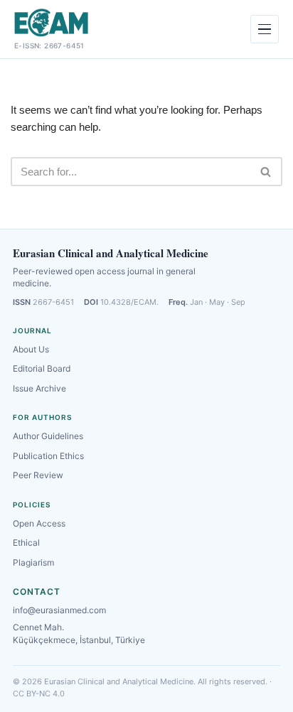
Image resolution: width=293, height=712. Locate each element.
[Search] (266, 171)
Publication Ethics (48, 456)
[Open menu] (264, 29)
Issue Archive (39, 388)
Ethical (26, 542)
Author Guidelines (48, 436)
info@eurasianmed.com (59, 610)
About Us (31, 349)
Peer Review (38, 475)
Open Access (39, 523)
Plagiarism (33, 562)
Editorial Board (41, 368)
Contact (36, 591)
